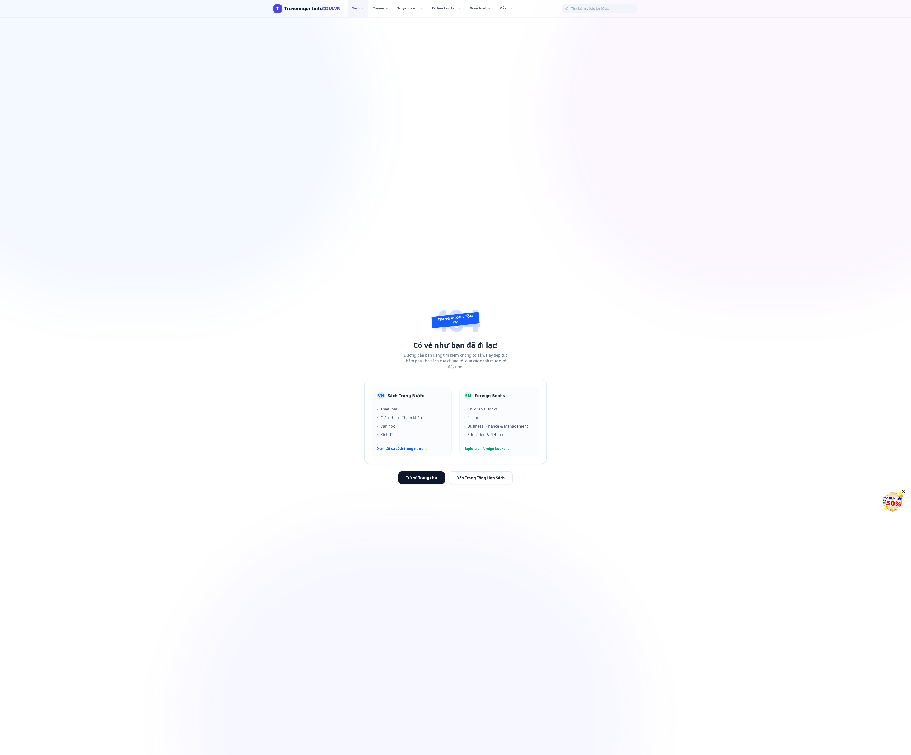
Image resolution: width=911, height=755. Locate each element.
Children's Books (481, 409)
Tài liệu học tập (444, 8)
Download (478, 8)
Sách (356, 8)
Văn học (386, 426)
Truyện (378, 8)
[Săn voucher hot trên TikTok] (893, 501)
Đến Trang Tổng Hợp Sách (480, 477)
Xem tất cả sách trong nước (402, 448)
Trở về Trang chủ (421, 477)
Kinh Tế (385, 434)
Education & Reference (486, 434)
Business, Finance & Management (496, 426)
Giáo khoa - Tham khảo (399, 417)
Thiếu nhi (387, 409)
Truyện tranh (407, 8)
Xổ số (504, 8)
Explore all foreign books (487, 448)
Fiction (471, 417)
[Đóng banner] (903, 491)
